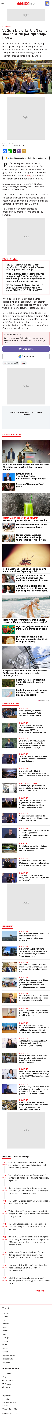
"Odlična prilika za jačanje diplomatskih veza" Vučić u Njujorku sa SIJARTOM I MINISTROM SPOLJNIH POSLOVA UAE (32, 728)
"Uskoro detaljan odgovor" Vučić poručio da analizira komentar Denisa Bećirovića (33, 758)
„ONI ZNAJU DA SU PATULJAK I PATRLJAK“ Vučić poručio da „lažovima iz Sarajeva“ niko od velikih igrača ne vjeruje (32, 744)
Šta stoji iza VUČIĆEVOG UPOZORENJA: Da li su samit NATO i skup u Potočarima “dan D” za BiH (34, 773)
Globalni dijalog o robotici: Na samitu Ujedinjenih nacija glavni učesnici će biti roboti (33, 787)
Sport (4, 1334)
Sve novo (39, 1290)
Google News (28, 356)
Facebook (8, 1373)
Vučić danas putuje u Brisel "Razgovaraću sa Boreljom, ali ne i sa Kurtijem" (34, 877)
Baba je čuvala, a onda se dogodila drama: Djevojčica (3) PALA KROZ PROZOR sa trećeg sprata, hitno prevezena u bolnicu (28, 1191)
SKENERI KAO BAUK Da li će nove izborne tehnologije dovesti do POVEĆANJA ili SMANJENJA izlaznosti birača (33, 1059)
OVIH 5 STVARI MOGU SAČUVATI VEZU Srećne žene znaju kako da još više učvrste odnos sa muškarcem (27, 1165)
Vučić (30, 175)
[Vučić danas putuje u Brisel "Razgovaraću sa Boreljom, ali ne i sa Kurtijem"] (9, 878)
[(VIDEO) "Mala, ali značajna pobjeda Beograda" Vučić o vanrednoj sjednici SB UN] (9, 713)
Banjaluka (6, 1362)
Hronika (5, 1331)
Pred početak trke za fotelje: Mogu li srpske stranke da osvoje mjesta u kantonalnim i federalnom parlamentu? (33, 1105)
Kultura (5, 1352)
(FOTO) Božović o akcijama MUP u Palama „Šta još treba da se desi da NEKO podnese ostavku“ (33, 997)
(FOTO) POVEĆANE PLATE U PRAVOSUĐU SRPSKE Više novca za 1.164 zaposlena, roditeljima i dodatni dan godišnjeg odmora (34, 1028)
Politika (6, 26)
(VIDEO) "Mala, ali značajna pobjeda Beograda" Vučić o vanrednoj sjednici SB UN (31, 712)
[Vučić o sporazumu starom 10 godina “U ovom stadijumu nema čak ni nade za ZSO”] (9, 818)
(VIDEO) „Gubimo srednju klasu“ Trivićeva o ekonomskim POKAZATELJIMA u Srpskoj (33, 1043)
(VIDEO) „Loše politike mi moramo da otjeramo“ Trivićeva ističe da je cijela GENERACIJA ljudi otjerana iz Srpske (34, 1074)
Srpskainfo (28, 349)
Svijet (4, 1320)
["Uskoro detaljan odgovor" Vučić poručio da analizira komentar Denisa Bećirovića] (9, 759)
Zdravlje (5, 1338)
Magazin (5, 1348)
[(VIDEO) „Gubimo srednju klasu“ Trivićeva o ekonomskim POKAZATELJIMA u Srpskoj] (9, 1043)
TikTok (7, 1387)
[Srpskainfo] (26, 3)
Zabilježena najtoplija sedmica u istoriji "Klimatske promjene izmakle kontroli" (33, 848)
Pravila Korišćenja (9, 1402)
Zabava (5, 1341)
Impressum (6, 1396)
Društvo (23, 844)
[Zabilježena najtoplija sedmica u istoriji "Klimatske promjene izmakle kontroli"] (9, 848)
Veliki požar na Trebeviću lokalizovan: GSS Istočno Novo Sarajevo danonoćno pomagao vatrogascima (28, 1214)
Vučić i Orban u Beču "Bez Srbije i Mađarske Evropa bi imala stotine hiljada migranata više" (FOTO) (34, 863)
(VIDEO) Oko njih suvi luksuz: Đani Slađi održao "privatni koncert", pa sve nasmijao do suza (29, 1281)
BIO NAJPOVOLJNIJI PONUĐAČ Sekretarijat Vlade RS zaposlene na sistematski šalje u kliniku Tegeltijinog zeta (33, 952)
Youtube (8, 1384)
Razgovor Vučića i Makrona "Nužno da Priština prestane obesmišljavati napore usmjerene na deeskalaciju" (34, 834)
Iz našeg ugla (7, 1359)
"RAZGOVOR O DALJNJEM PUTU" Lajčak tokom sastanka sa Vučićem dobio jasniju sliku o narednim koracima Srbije (32, 803)
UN (24, 363)
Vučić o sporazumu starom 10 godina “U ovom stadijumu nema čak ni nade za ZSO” (33, 818)
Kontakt (5, 1405)
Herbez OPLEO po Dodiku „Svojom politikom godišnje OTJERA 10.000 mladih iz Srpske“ (33, 1012)
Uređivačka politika (9, 1409)
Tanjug (11, 143)
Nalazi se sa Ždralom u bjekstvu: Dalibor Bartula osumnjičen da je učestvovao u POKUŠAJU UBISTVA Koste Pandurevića (26, 1255)
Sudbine (5, 1345)
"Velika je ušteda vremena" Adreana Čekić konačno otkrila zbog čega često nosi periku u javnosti (28, 1178)
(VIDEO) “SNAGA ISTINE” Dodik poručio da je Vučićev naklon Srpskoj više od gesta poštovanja (25, 267)
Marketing (6, 1399)
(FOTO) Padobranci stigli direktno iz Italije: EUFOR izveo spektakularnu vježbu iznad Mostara (34, 937)
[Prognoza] (47, 3)
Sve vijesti (6, 1313)
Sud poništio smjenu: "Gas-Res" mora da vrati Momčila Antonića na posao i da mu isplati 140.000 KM (33, 968)
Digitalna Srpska (28, 783)
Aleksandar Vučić (11, 363)
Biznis (4, 1327)
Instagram (9, 1380)
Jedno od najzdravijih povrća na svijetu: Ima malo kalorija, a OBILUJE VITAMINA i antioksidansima (28, 1268)
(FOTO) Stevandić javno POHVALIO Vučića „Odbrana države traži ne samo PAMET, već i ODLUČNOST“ (24, 287)
